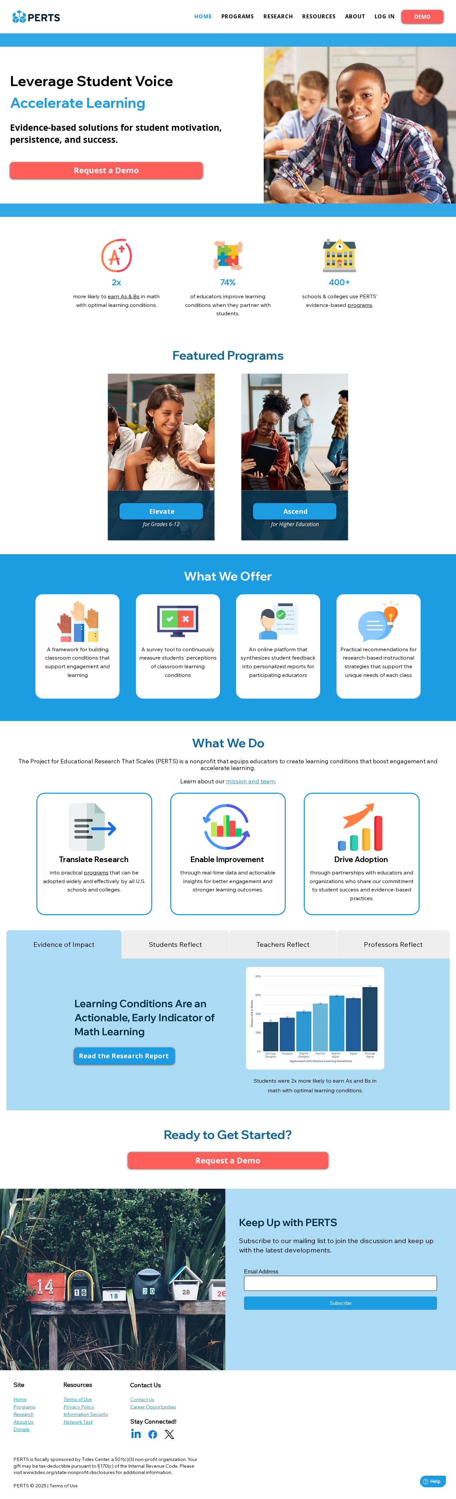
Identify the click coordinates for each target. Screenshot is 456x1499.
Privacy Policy (78, 1407)
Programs (24, 1407)
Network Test (77, 1422)
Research (23, 1414)
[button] (384, 16)
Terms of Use (77, 1399)
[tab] (64, 944)
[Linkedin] (136, 1434)
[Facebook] (153, 1434)
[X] (169, 1434)
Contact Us (142, 1400)
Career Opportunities (153, 1407)
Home (20, 1399)
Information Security (85, 1414)
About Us (23, 1422)
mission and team (250, 781)
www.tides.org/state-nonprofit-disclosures (69, 1472)
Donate (21, 1429)
